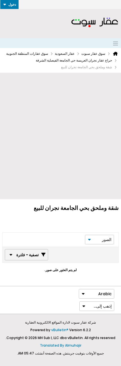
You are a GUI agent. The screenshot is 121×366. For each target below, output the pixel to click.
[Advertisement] (60, 136)
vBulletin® (59, 330)
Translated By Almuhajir (60, 345)
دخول (12, 4)
